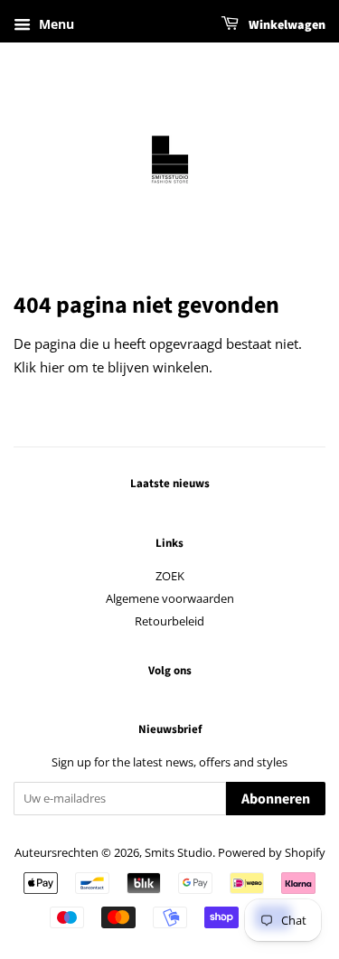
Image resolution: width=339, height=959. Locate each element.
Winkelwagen (285, 25)
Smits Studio (178, 852)
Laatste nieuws (170, 483)
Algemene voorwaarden (170, 598)
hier (52, 367)
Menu (54, 24)
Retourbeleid (169, 621)
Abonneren (275, 799)
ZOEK (169, 576)
